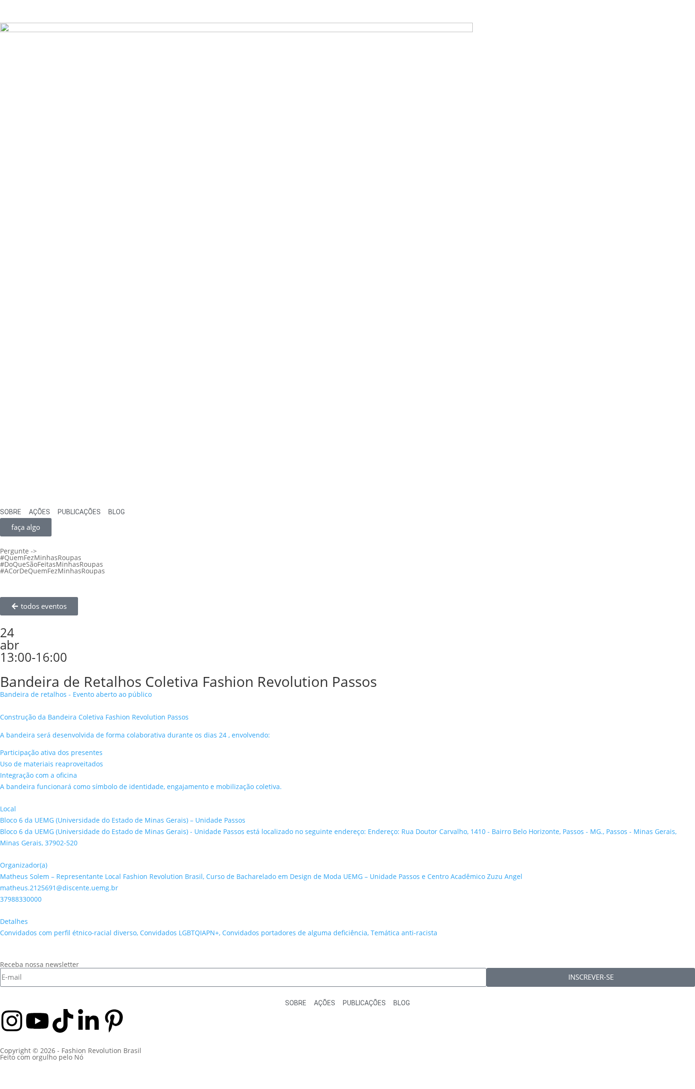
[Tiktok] (63, 1021)
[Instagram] (12, 1021)
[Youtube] (37, 1021)
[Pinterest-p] (114, 1021)
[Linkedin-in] (88, 1021)
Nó (78, 1057)
